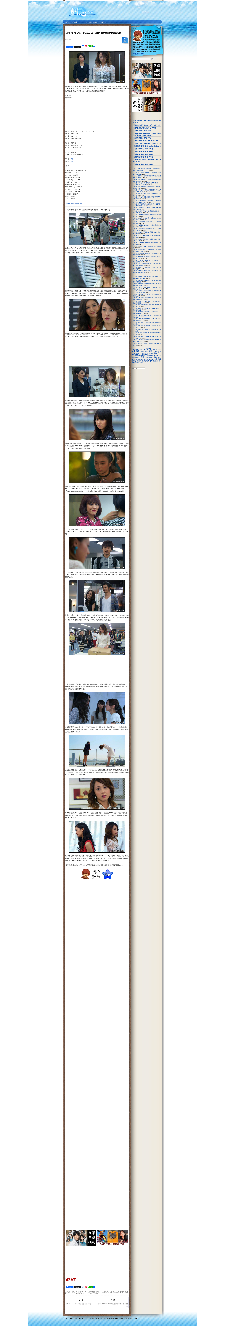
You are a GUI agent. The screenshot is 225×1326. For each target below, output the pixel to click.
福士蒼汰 (141, 359)
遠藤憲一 (156, 361)
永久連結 (96, 1293)
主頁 (67, 21)
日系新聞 (71, 1318)
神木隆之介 (136, 359)
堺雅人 (142, 351)
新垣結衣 (155, 353)
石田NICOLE (71, 1293)
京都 (148, 349)
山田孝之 (143, 353)
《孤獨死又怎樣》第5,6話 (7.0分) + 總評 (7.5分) (147, 125)
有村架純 (136, 355)
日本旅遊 (103, 21)
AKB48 (135, 349)
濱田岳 (148, 357)
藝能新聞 (74, 21)
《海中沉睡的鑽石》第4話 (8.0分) (143, 164)
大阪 (150, 351)
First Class (85, 1292)
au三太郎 (140, 349)
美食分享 (110, 21)
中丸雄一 (98, 1292)
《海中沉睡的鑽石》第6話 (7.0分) (143, 157)
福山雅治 (146, 359)
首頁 (66, 1318)
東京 (155, 355)
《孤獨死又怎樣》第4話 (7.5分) (142, 130)
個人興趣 (128, 1318)
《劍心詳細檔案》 (139, 54)
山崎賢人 (138, 353)
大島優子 (146, 351)
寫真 (154, 352)
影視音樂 (115, 1318)
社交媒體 (96, 1318)
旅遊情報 (81, 21)
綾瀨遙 (158, 359)
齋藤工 (142, 362)
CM (144, 349)
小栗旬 (158, 352)
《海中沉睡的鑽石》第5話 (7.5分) (143, 154)
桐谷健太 (138, 357)
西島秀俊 (151, 361)
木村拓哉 (144, 355)
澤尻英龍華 (121, 1292)
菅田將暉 (139, 361)
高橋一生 (138, 362)
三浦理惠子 (92, 1292)
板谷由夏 (115, 1292)
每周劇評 (74, 1292)
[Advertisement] (112, 114)
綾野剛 (134, 361)
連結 (72, 159)
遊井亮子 (83, 1293)
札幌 (152, 355)
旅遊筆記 (109, 1318)
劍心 (70, 40)
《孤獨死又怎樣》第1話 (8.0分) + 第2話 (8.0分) (147, 143)
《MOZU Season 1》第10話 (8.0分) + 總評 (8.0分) (78, 1304)
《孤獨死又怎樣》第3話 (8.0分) (142, 138)
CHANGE (90, 1318)
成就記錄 (103, 1318)
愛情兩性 (83, 1318)
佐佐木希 (103, 1292)
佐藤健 (154, 349)
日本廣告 (95, 21)
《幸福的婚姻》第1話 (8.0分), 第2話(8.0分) (145, 140)
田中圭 (152, 357)
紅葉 (155, 359)
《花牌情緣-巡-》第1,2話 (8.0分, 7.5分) (144, 128)
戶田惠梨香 (149, 353)
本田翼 (149, 355)
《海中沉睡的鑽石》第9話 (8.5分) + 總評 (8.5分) (147, 146)
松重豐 (134, 357)
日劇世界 (88, 21)
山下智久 (134, 353)
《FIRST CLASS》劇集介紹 (73, 203)
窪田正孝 (151, 359)
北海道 (137, 351)
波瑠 (146, 357)
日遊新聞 (122, 1318)
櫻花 (142, 357)
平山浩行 (109, 1292)
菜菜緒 (78, 1293)
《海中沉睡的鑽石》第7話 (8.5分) (143, 151)
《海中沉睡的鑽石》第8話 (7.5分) (143, 149)
